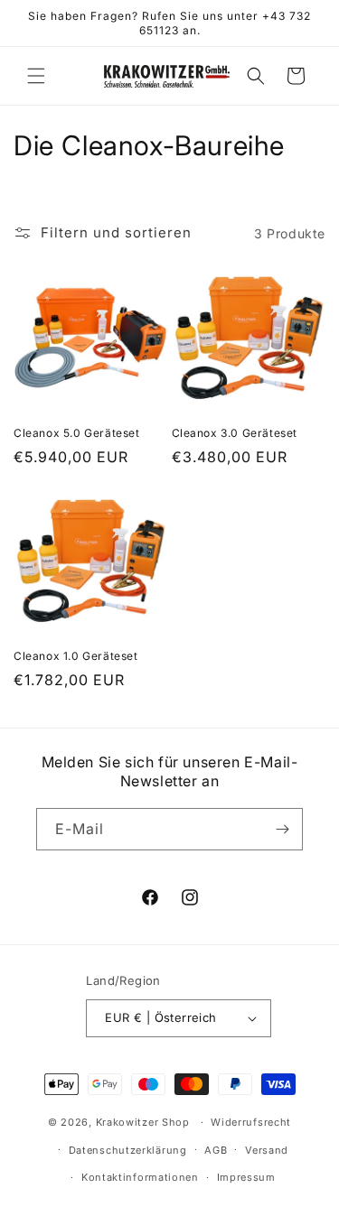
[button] (36, 76)
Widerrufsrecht (251, 1122)
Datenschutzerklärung (128, 1150)
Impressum (246, 1177)
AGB (215, 1150)
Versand (266, 1150)
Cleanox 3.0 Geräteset (235, 433)
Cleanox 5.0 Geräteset (77, 433)
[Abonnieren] (282, 829)
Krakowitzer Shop (143, 1122)
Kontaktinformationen (140, 1177)
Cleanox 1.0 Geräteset (76, 656)
